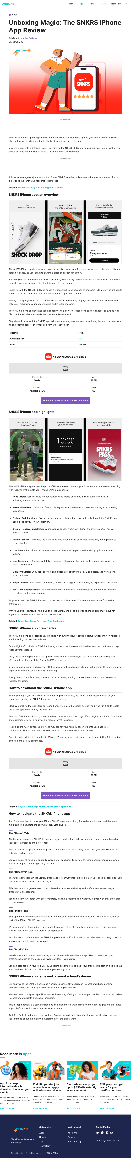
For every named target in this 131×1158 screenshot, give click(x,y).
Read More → (7, 1108)
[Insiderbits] (8, 4)
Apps (82, 4)
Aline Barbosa (30, 38)
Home (72, 4)
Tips (104, 4)
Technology (116, 4)
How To (93, 4)
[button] (127, 4)
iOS (80, 338)
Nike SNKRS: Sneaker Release (69, 357)
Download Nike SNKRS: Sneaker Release (65, 400)
